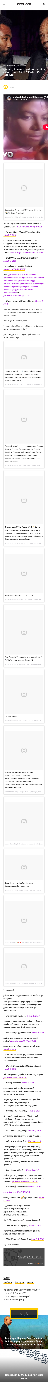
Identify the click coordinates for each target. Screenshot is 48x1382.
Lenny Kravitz (24, 890)
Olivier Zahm (23, 599)
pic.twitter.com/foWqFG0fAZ (29, 226)
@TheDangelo (31, 286)
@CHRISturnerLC (11, 283)
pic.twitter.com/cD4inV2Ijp (15, 1077)
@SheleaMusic (14, 274)
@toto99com (39, 277)
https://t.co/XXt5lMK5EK (14, 269)
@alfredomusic (10, 292)
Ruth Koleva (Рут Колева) (28, 720)
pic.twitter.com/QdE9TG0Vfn (25, 1181)
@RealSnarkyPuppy (26, 280)
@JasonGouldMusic (24, 289)
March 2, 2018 (9, 235)
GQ (20, 217)
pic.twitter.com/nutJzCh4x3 (31, 252)
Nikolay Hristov (24, 664)
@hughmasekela (26, 277)
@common (8, 286)
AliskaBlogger (24, 543)
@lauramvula (26, 283)
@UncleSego (9, 289)
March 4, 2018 (34, 1141)
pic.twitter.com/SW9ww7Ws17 (23, 1041)
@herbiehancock (10, 277)
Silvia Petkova (24, 465)
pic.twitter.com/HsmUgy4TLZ (16, 295)
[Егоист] (24, 4)
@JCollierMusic (29, 274)
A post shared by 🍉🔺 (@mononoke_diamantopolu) (24, 942)
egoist (12, 87)
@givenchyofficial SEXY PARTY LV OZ (19, 595)
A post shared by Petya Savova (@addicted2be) (22, 844)
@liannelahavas (10, 280)
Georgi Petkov (24, 792)
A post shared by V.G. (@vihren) (16, 983)
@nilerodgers (38, 283)
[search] (44, 4)
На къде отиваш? (11, 716)
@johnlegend (19, 286)
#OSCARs (14, 252)
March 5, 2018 (9, 260)
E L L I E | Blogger (25, 384)
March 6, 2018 (33, 1015)
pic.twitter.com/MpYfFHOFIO (16, 1192)
